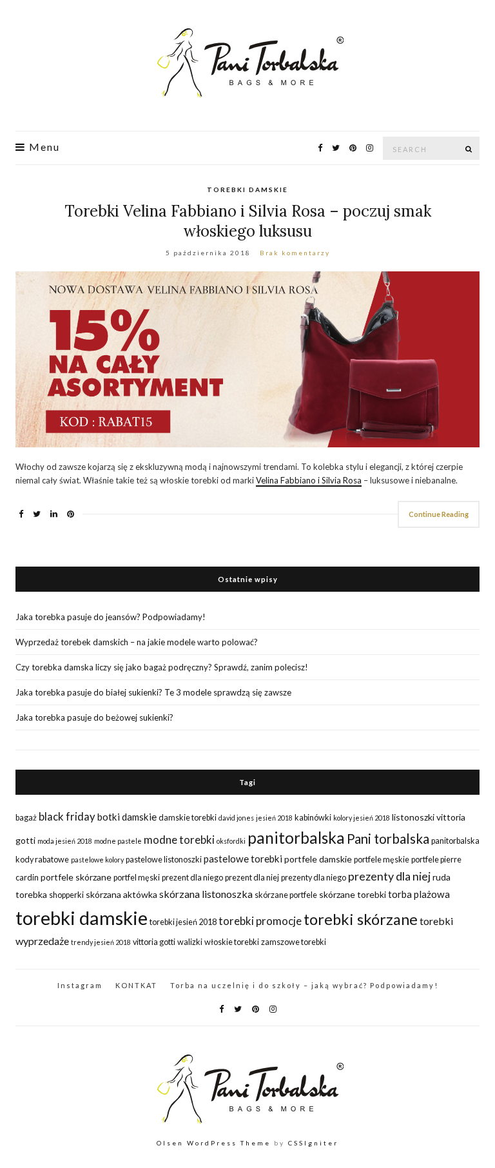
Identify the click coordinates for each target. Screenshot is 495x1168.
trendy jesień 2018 (101, 942)
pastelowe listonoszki (164, 859)
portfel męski (136, 877)
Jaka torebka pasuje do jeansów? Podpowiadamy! (110, 617)
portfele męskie (381, 859)
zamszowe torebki (293, 942)
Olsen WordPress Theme (214, 1143)
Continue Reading (439, 514)
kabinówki (313, 817)
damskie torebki (188, 817)
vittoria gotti (154, 942)
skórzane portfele (286, 895)
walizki (189, 942)
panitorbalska (296, 837)
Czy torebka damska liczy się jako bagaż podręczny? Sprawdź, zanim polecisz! (161, 667)
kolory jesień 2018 (361, 817)
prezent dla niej (252, 877)
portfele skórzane (76, 876)
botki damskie (127, 816)
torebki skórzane (361, 919)
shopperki (66, 895)
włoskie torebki (231, 942)
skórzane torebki (352, 894)
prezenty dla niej (389, 876)
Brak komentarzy (295, 253)
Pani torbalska (388, 838)
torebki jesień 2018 (183, 922)
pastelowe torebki (243, 858)
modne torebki (179, 839)
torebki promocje (260, 921)
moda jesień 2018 (64, 841)
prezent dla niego (192, 877)
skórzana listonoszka (206, 894)
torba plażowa (419, 894)
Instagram (79, 985)
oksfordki (231, 841)
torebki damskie (81, 917)
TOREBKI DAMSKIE (247, 189)
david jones (236, 817)
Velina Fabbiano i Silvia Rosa (309, 480)
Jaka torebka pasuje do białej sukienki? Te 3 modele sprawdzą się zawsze (153, 692)
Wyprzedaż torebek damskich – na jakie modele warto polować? (136, 642)
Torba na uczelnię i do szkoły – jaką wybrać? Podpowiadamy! (304, 985)
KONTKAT (136, 985)
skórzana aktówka (121, 894)
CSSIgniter (313, 1143)
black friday (67, 816)
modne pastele (118, 841)
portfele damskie (318, 858)
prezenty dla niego (313, 877)
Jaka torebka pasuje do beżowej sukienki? (94, 717)
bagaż (26, 817)
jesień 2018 (274, 817)
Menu (43, 147)
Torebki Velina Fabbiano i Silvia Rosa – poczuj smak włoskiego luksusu (247, 221)
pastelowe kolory (97, 859)
